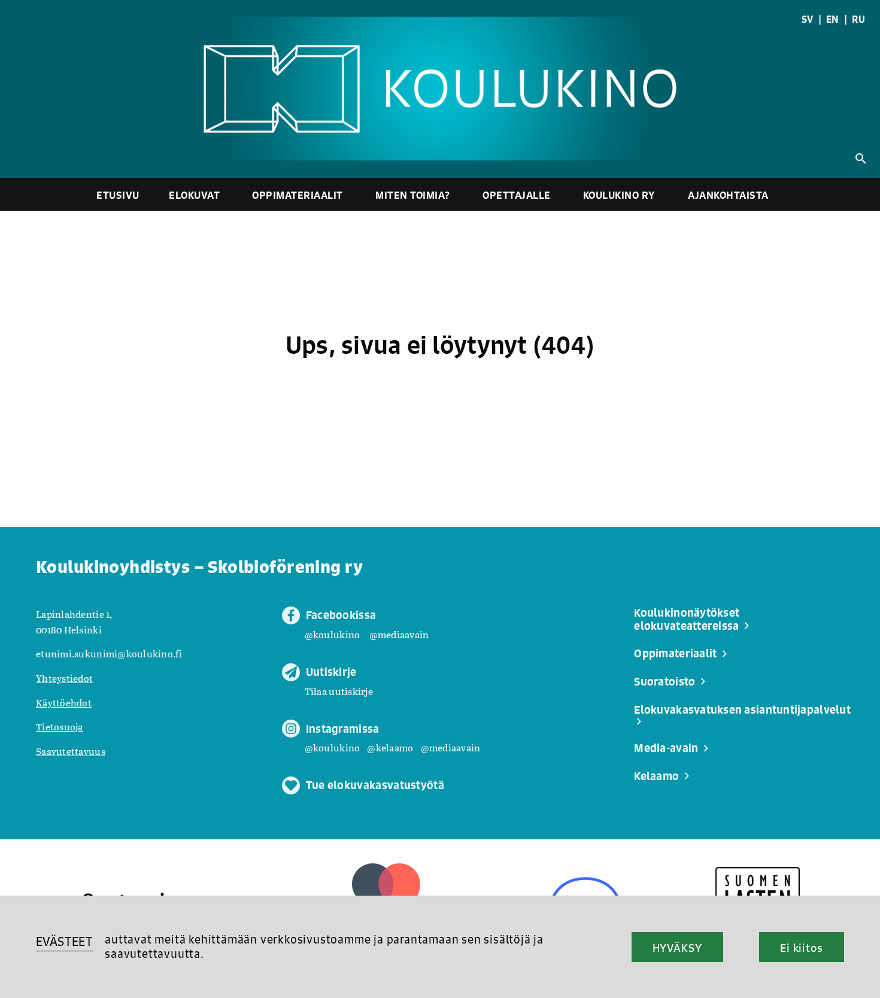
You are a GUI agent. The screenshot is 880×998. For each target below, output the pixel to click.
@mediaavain (399, 634)
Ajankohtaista (728, 195)
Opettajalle (517, 195)
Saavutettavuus (70, 751)
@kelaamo (390, 747)
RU (858, 19)
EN (832, 19)
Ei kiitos (801, 948)
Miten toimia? (412, 195)
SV (808, 19)
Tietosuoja (59, 726)
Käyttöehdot (64, 702)
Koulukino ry (619, 195)
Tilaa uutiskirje (339, 691)
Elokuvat (194, 195)
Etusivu (117, 195)
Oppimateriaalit (297, 195)
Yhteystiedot (64, 678)
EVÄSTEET (64, 941)
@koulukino (332, 634)
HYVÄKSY (677, 948)
